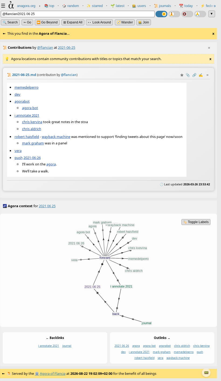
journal (66, 346)
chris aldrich (31, 129)
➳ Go (27, 22)
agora (51, 164)
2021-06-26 (32, 157)
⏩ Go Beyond (47, 22)
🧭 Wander (125, 22)
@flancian (45, 47)
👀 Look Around (99, 22)
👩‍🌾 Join (143, 22)
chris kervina (32, 121)
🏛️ (37, 373)
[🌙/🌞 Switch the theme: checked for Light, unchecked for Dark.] (161, 14)
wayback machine (56, 136)
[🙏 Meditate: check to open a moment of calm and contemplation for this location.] (200, 14)
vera (18, 150)
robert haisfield (27, 136)
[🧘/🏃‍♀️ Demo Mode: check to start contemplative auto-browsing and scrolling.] (174, 14)
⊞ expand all (72, 22)
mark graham (33, 143)
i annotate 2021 (27, 115)
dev (17, 94)
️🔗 (194, 74)
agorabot (22, 101)
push (19, 157)
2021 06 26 (122, 346)
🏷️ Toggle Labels (196, 222)
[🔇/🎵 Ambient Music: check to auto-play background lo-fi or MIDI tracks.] (187, 14)
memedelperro (27, 87)
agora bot (30, 107)
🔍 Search (10, 22)
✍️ (201, 74)
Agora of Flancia (52, 373)
